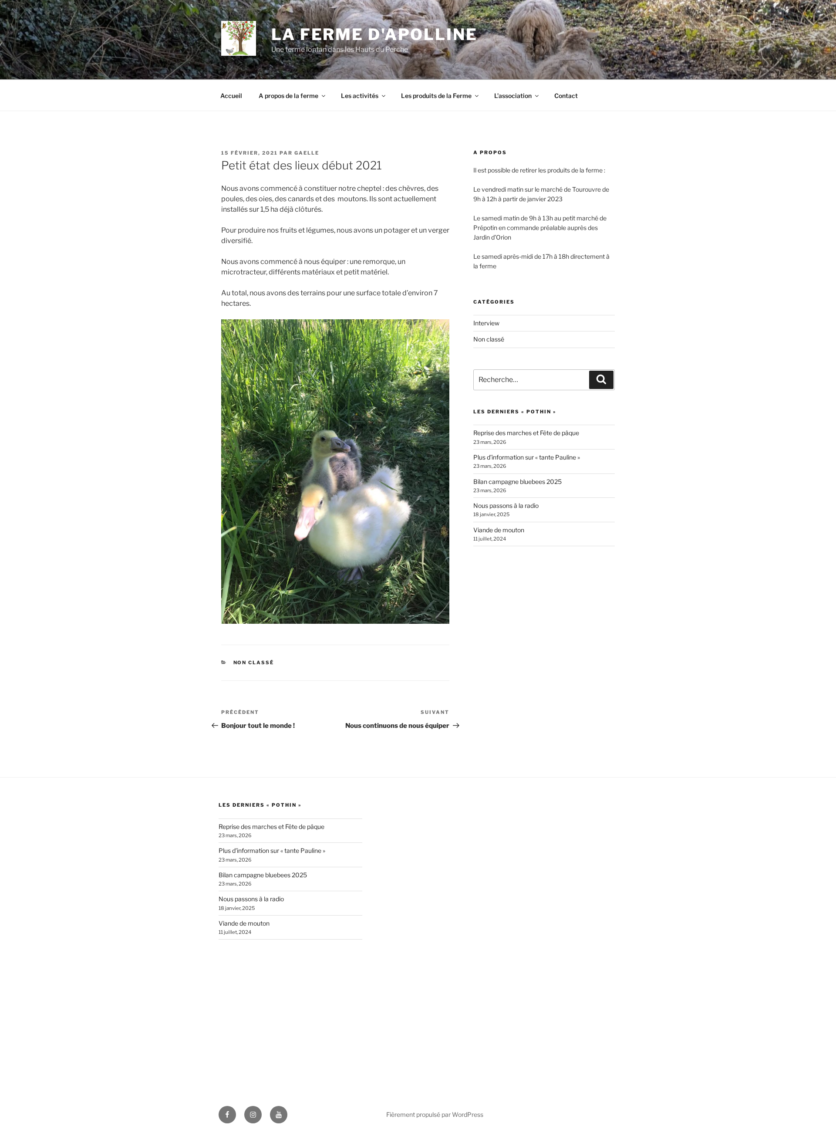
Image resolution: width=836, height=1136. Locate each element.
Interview (486, 323)
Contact (566, 95)
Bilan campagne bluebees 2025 (517, 481)
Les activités (359, 95)
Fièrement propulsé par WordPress (434, 1114)
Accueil (231, 95)
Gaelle (306, 153)
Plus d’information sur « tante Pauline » (526, 457)
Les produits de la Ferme (436, 95)
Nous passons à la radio (506, 505)
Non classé (253, 662)
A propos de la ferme (288, 95)
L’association (513, 95)
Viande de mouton (498, 530)
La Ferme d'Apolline (374, 34)
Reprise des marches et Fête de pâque (526, 432)
